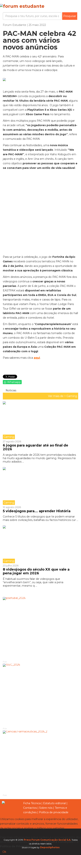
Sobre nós (45, 807)
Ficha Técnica (32, 803)
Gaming (71, 396)
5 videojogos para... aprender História (36, 511)
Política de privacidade (53, 812)
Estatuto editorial (54, 803)
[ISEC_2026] (40, 695)
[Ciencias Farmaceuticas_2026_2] (40, 762)
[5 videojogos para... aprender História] (40, 486)
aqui (37, 357)
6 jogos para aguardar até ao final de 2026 (35, 447)
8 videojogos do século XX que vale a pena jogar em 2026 (36, 571)
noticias (10, 390)
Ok (4, 851)
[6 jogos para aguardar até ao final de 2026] (40, 420)
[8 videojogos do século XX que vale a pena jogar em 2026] (40, 544)
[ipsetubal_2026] (40, 628)
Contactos (30, 807)
